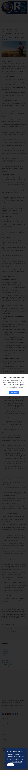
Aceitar (10, 765)
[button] (26, 376)
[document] (14, 385)
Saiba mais (14, 392)
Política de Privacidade (16, 761)
